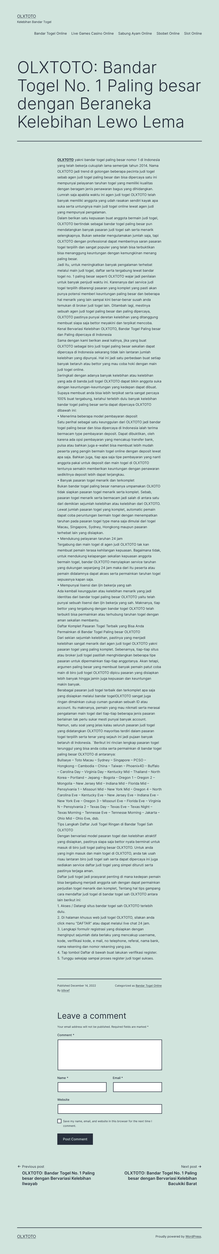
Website (63, 1099)
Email (118, 1078)
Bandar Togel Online (50, 33)
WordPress (193, 1236)
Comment (65, 1035)
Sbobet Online (168, 33)
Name (62, 1078)
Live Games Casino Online (92, 33)
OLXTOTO (26, 16)
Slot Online (193, 33)
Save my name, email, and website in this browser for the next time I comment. (107, 1123)
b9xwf (65, 990)
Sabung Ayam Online (135, 33)
